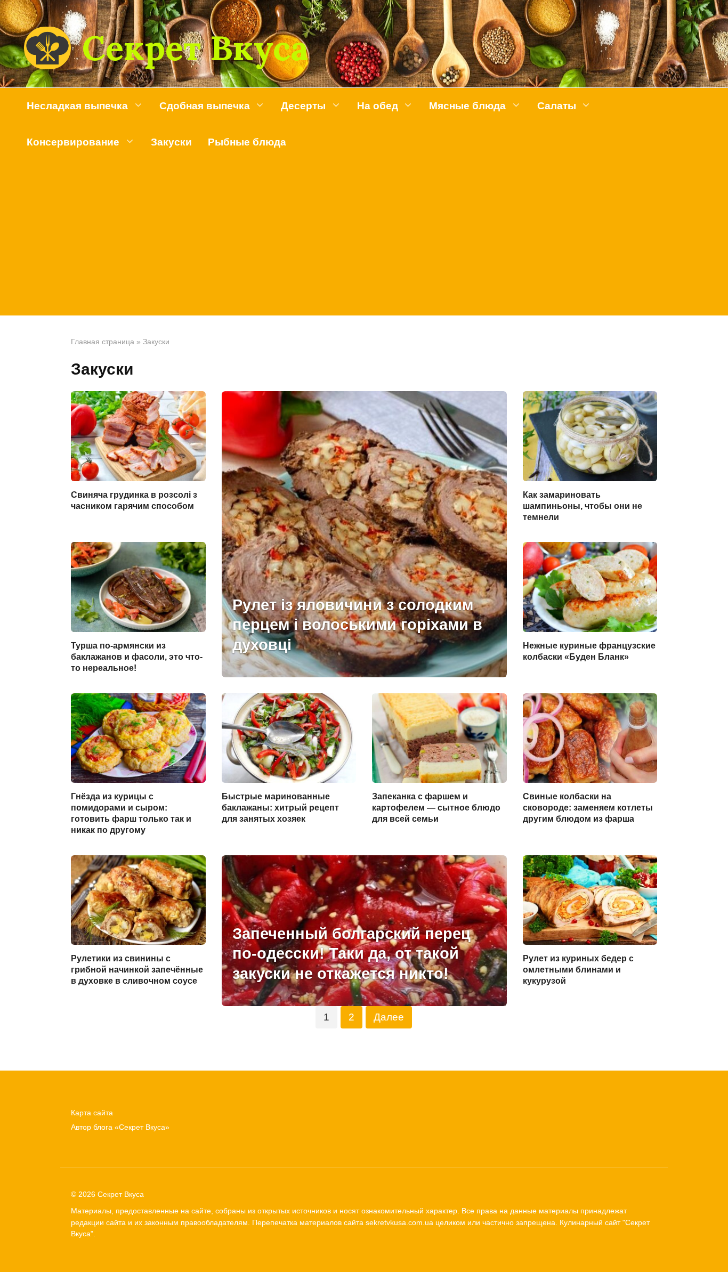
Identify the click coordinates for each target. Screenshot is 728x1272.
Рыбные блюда (247, 142)
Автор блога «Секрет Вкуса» (120, 1127)
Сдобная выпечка (204, 105)
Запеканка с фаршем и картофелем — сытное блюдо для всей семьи (436, 807)
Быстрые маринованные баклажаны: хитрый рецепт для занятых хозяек (280, 807)
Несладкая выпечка (77, 105)
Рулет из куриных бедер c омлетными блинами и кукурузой (578, 969)
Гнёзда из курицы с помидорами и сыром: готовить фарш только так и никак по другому (131, 813)
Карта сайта (92, 1112)
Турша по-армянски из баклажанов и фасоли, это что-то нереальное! (137, 657)
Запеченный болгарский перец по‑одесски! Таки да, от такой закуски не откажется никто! (351, 953)
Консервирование (73, 142)
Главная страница (102, 342)
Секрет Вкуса (195, 48)
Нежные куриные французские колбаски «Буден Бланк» (589, 651)
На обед (377, 105)
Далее (389, 1017)
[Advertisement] (364, 240)
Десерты (303, 105)
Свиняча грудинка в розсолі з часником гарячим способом (134, 500)
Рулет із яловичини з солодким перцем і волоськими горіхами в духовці (357, 624)
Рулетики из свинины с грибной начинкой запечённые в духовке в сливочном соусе (137, 969)
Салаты (556, 105)
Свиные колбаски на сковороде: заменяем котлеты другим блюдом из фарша (588, 807)
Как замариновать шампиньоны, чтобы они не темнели (582, 506)
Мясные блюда (467, 105)
